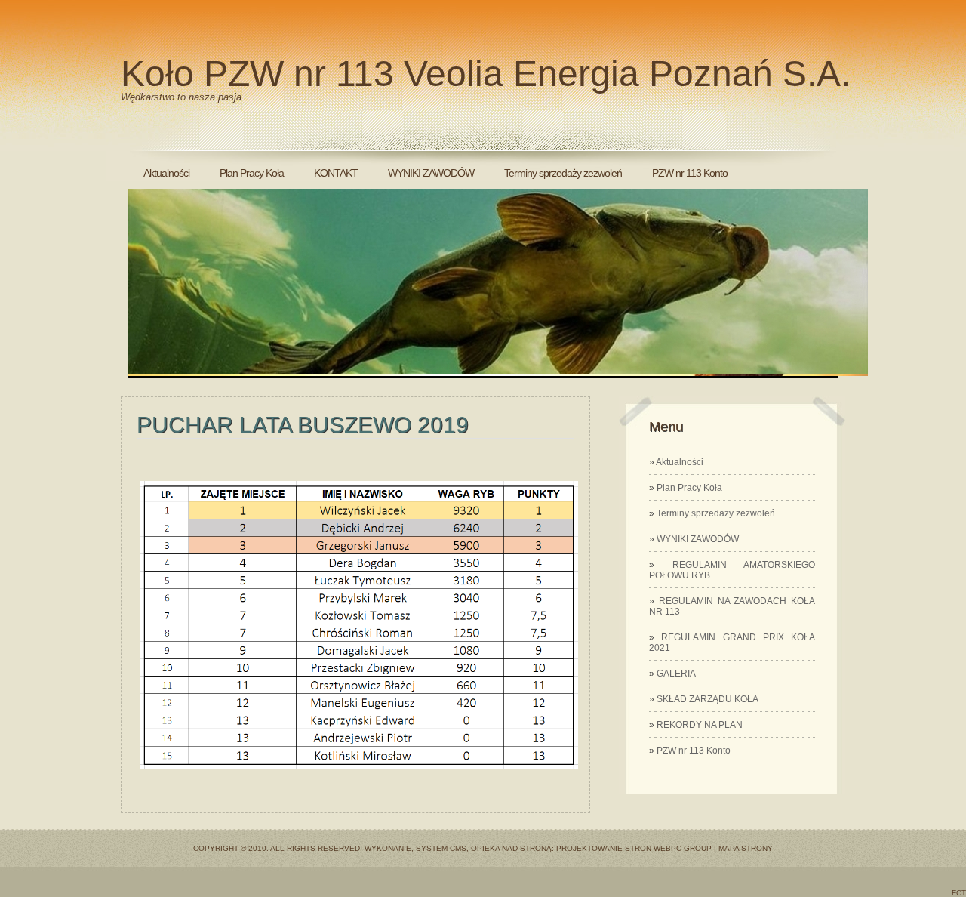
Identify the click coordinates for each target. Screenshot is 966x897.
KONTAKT (336, 173)
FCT (959, 893)
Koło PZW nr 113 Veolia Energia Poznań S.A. (486, 74)
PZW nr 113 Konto (690, 173)
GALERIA (676, 673)
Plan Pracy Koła (252, 173)
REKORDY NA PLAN (700, 725)
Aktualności (166, 173)
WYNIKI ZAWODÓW (431, 173)
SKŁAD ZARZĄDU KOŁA (707, 699)
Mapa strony (745, 848)
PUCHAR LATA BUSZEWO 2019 (303, 424)
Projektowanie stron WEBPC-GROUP (634, 848)
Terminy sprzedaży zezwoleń (563, 173)
